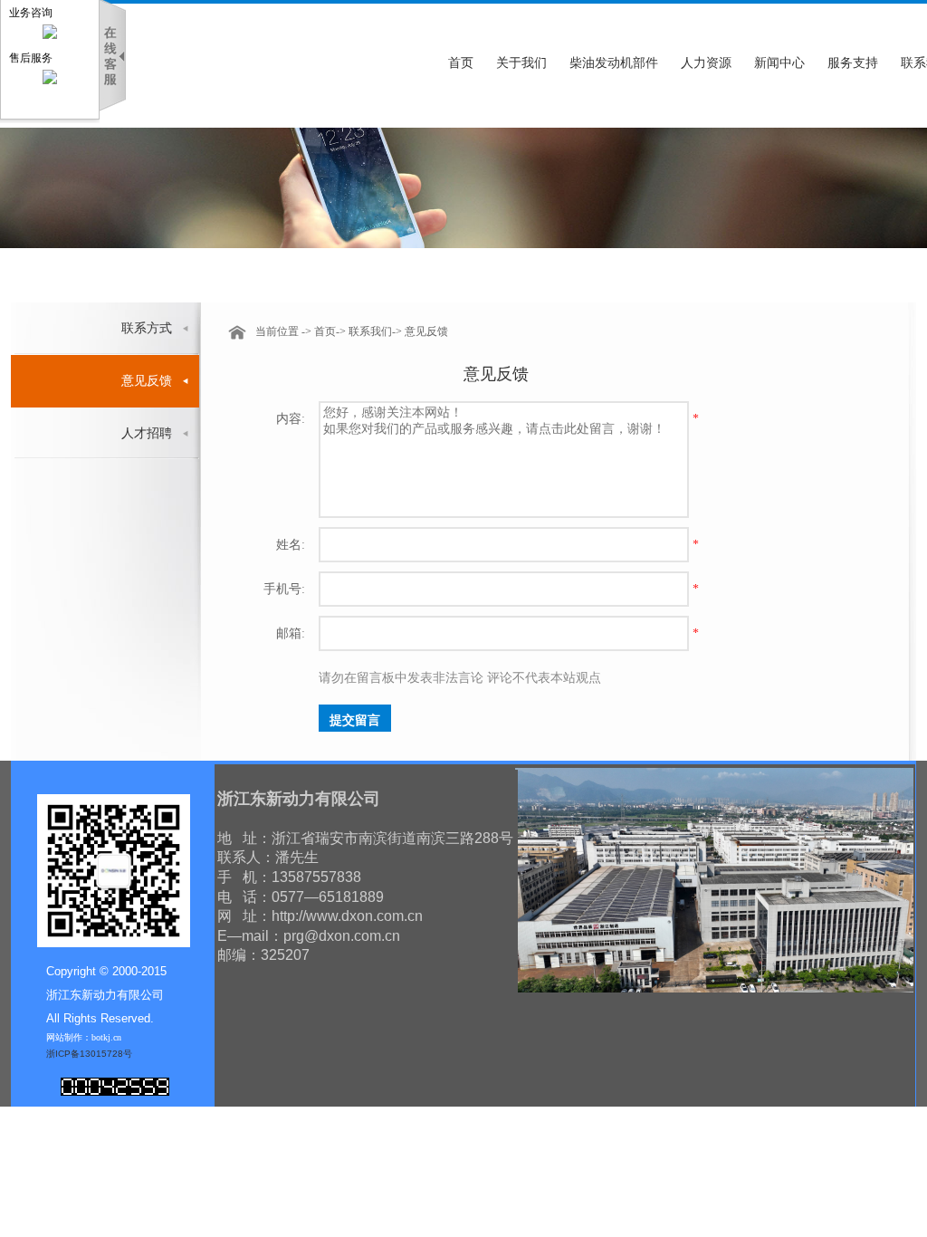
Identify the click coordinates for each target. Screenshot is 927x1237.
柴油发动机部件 (613, 63)
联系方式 (146, 328)
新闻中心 (779, 63)
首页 (460, 63)
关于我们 (521, 63)
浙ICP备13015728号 (89, 1054)
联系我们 (370, 331)
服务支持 (852, 63)
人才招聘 (146, 433)
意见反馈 (146, 381)
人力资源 (706, 63)
